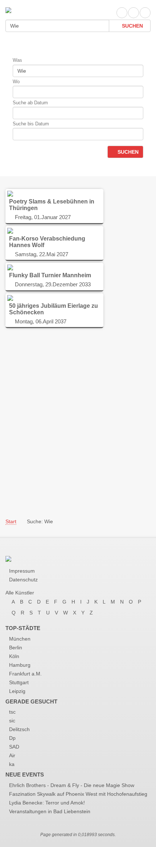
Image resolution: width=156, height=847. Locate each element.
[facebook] (121, 12)
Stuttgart (19, 682)
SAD (14, 747)
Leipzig (17, 691)
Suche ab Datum (30, 102)
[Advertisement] (78, 422)
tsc (12, 712)
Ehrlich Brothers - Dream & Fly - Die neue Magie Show (71, 785)
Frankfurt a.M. (25, 674)
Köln (14, 656)
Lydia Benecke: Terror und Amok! (47, 803)
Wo (16, 81)
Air (12, 755)
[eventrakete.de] (8, 9)
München (19, 639)
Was (17, 60)
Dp (12, 738)
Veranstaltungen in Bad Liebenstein (49, 811)
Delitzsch (19, 729)
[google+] (145, 12)
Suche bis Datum (31, 123)
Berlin (15, 647)
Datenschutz (23, 579)
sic (12, 720)
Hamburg (19, 665)
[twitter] (133, 12)
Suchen (131, 26)
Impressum (22, 571)
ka (12, 764)
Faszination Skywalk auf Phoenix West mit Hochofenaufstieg (78, 794)
